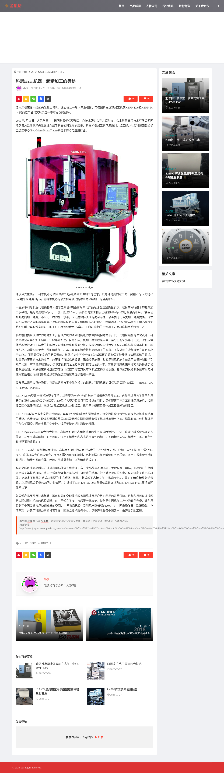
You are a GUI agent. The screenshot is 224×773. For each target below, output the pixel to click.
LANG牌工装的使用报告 (122, 689)
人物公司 (151, 6)
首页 (121, 6)
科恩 (33, 543)
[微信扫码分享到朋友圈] (33, 99)
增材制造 (184, 6)
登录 (100, 737)
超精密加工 (45, 543)
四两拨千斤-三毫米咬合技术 (124, 663)
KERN (25, 543)
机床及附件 (52, 72)
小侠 (25, 88)
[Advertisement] (112, 38)
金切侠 (44, 521)
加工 (117, 107)
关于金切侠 (202, 6)
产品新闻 (135, 6)
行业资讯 (168, 6)
